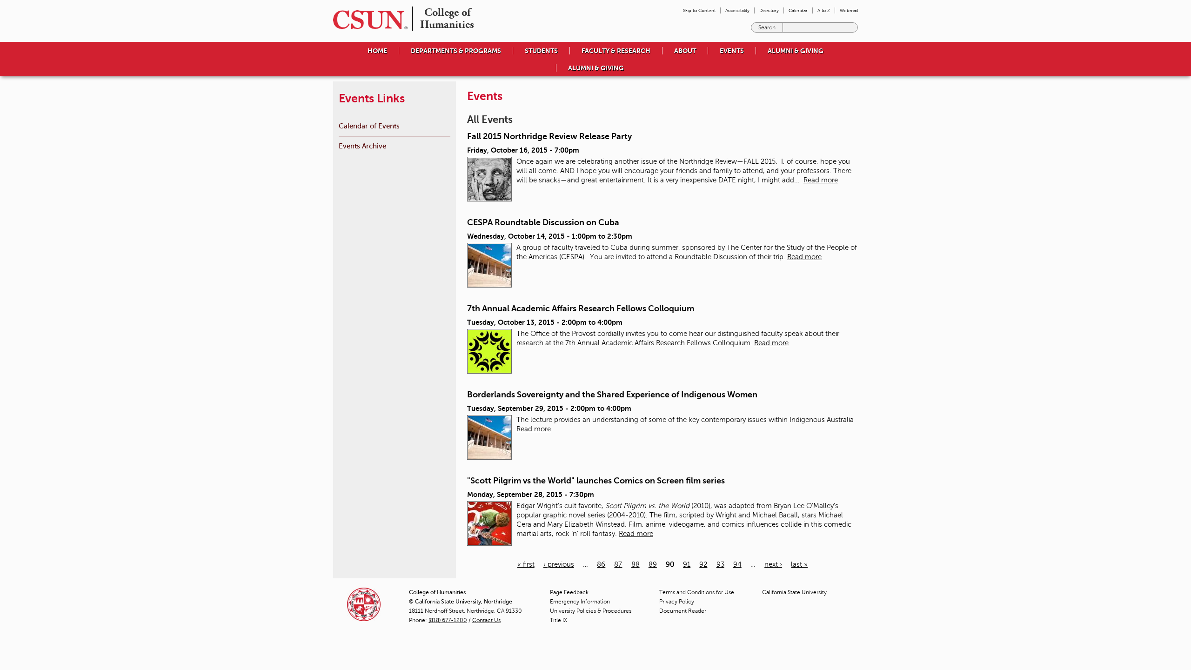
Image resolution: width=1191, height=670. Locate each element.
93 (720, 564)
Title (558, 620)
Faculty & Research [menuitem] (616, 50)
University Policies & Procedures (590, 611)
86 (601, 564)
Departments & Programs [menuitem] (456, 50)
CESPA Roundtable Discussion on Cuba (543, 222)
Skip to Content (699, 10)
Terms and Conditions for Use (696, 592)
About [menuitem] (685, 50)
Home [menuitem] (377, 50)
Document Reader (682, 611)
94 (737, 564)
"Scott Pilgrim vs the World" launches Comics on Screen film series (596, 480)
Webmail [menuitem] (849, 10)
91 (686, 564)
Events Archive (362, 146)
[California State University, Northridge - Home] (368, 19)
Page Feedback (569, 592)
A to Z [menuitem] (823, 10)
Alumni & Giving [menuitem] (795, 50)
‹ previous (558, 564)
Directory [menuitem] (769, 10)
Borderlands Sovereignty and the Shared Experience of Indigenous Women (612, 394)
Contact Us (486, 620)
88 (635, 564)
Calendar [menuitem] (798, 10)
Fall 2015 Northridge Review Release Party (549, 136)
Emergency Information (580, 601)
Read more (820, 180)
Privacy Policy (676, 601)
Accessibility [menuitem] (737, 10)
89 (653, 564)
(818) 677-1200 (447, 620)
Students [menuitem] (541, 50)
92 (703, 564)
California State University (794, 592)
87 (618, 564)
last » (799, 564)
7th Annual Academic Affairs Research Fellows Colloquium (580, 308)
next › (773, 564)
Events (732, 50)
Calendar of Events (369, 126)
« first (526, 564)
